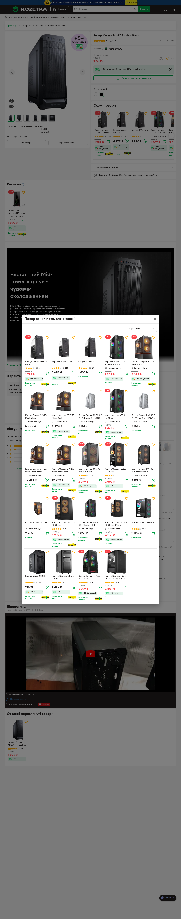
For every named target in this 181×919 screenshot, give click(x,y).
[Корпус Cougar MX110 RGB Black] (117, 401)
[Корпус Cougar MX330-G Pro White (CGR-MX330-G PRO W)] (90, 401)
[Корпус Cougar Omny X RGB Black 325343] (117, 508)
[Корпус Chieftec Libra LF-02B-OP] (64, 562)
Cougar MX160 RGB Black (37, 522)
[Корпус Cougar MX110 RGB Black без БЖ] (90, 508)
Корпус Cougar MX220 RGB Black (115, 470)
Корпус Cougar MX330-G (63, 362)
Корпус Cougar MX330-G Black (37, 363)
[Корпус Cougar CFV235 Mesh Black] (143, 347)
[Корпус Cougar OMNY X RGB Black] (64, 508)
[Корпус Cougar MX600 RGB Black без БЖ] (143, 454)
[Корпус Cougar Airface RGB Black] (90, 562)
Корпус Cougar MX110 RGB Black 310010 (115, 363)
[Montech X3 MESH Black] (143, 508)
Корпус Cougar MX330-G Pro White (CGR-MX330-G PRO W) (90, 417)
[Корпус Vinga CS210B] (37, 562)
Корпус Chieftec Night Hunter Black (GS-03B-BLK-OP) (115, 577)
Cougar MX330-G (86, 362)
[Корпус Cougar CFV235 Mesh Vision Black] (37, 454)
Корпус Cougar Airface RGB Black (89, 577)
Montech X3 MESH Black (142, 522)
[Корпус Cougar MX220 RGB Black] (117, 454)
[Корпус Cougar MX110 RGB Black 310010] (117, 347)
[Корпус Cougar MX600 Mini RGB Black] (90, 454)
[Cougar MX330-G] (90, 347)
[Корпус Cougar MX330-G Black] (37, 347)
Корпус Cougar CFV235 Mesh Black (142, 363)
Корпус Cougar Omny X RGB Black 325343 (116, 524)
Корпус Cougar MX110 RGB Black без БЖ (88, 524)
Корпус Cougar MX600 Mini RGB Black (89, 470)
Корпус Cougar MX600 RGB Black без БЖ (142, 470)
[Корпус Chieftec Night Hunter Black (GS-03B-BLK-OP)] (117, 562)
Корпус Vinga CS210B (35, 576)
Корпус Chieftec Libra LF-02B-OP (64, 577)
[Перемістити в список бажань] (47, 337)
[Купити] (47, 373)
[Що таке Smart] (45, 384)
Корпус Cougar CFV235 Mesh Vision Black (36, 470)
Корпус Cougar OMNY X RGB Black (63, 524)
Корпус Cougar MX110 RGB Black (115, 416)
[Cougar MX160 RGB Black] (37, 508)
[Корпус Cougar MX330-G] (64, 347)
